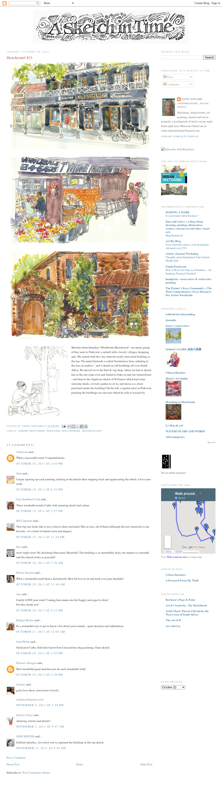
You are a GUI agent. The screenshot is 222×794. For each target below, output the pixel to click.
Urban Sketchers (176, 575)
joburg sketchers (31, 431)
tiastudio (171, 320)
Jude (19, 473)
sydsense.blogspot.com (29, 699)
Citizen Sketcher (176, 372)
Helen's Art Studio (177, 378)
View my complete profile (180, 136)
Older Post (146, 764)
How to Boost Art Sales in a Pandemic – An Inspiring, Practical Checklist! (188, 271)
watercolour (92, 431)
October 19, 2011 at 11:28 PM (40, 537)
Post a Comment (16, 757)
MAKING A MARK (177, 212)
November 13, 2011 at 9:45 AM (41, 748)
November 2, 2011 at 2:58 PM (40, 705)
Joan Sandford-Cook (28, 499)
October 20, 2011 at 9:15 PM (39, 610)
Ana (18, 594)
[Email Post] (63, 426)
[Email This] (69, 426)
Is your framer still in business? (182, 215)
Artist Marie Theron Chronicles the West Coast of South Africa (187, 612)
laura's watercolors (177, 326)
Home (79, 764)
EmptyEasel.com (176, 266)
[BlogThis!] (73, 426)
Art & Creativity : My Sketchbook (186, 605)
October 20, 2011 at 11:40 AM (40, 584)
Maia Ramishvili (174, 235)
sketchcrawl (71, 431)
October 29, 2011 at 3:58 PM (39, 675)
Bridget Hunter (25, 620)
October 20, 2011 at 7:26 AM (39, 563)
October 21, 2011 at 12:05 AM (40, 632)
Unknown (22, 452)
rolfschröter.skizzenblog (180, 314)
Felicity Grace (24, 715)
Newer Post (13, 764)
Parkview (53, 431)
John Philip (23, 642)
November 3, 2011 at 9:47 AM (40, 726)
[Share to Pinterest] (86, 426)
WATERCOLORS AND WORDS (185, 431)
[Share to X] (77, 426)
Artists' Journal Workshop (182, 253)
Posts (169, 77)
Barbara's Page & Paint (180, 600)
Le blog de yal (174, 425)
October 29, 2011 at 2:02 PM (39, 653)
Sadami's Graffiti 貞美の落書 (183, 349)
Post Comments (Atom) (36, 772)
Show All (211, 442)
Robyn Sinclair (25, 572)
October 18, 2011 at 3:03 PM (39, 464)
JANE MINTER (25, 736)
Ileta (18, 547)
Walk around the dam (177, 556)
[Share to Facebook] (82, 426)
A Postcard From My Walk (182, 580)
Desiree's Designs (26, 663)
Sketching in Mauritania (180, 402)
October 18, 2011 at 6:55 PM (39, 489)
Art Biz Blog (173, 241)
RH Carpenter (24, 521)
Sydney (21, 684)
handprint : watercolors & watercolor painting (189, 280)
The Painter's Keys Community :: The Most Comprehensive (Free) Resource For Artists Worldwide (189, 291)
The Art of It (173, 620)
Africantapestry (175, 437)
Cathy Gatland (191, 99)
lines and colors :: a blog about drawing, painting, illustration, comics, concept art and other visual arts (187, 226)
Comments (172, 84)
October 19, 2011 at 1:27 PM (39, 511)
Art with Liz (173, 626)
